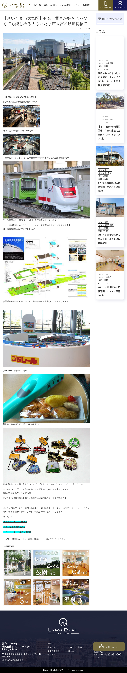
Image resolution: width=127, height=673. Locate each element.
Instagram (7, 546)
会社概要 (86, 5)
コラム (76, 5)
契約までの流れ (50, 5)
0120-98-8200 (112, 654)
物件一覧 (37, 5)
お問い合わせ (112, 647)
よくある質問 (65, 5)
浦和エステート (48, 508)
